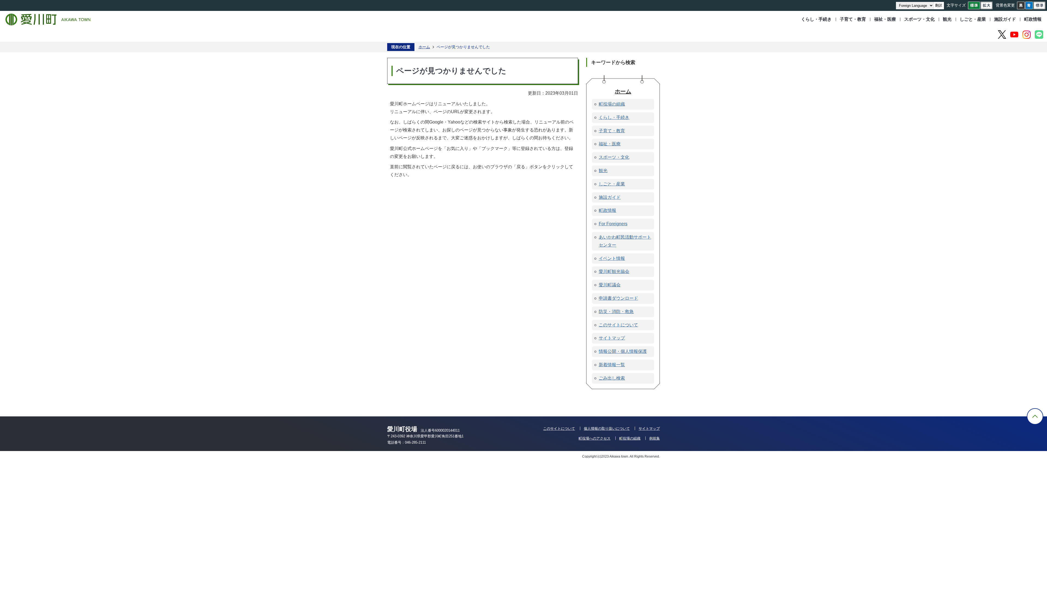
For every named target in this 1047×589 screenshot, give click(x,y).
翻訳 (938, 5)
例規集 (654, 438)
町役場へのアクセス (594, 438)
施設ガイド (1005, 19)
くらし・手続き (816, 19)
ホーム (424, 47)
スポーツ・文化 (919, 19)
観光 (947, 19)
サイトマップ (649, 428)
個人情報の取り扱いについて (607, 428)
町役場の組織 (629, 438)
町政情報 (1033, 19)
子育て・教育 (853, 19)
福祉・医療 (885, 19)
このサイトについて (559, 428)
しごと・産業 (973, 19)
